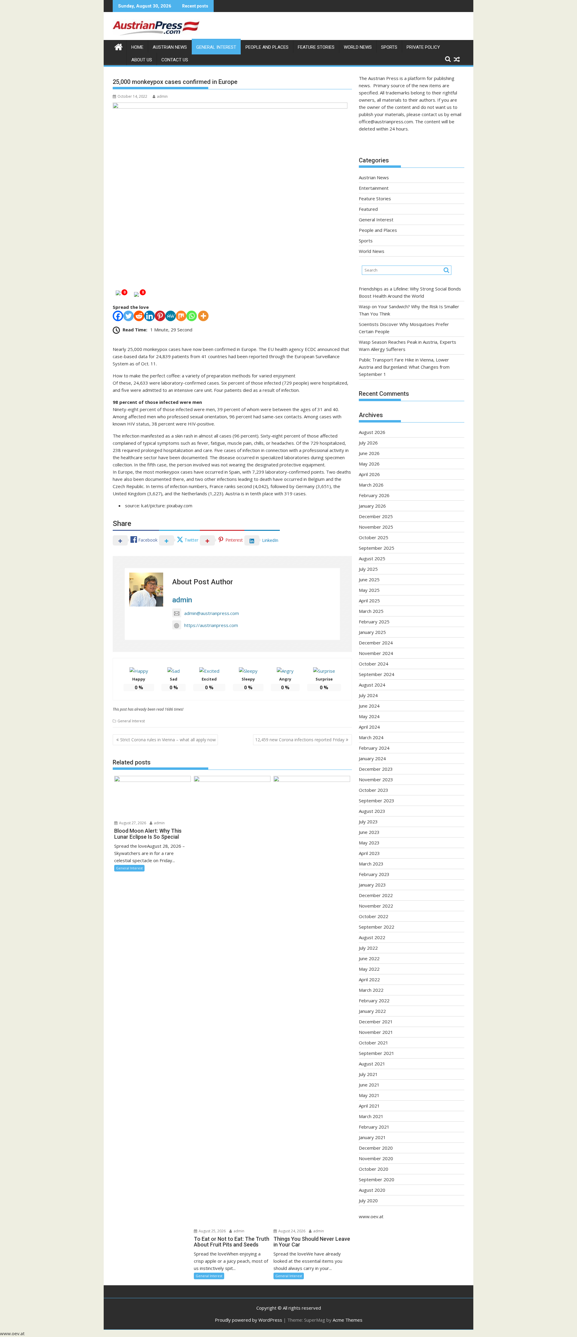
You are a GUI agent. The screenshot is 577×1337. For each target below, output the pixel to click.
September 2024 (376, 674)
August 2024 (372, 685)
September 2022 (376, 927)
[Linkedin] (149, 316)
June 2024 (369, 706)
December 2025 (376, 516)
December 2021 (376, 1022)
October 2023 (373, 790)
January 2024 (372, 758)
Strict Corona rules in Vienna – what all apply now (168, 739)
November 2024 (376, 653)
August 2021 (372, 1064)
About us (141, 60)
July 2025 (368, 569)
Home (137, 47)
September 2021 (376, 1053)
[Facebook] (118, 316)
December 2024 (376, 643)
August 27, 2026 (132, 822)
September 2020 (376, 1179)
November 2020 (376, 1158)
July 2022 (368, 948)
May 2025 (369, 590)
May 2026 (369, 464)
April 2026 (369, 474)
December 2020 (376, 1148)
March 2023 (371, 864)
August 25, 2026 (212, 1231)
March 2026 (371, 485)
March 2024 (371, 737)
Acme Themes (347, 1320)
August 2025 (372, 558)
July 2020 (368, 1200)
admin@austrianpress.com (211, 613)
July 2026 (368, 443)
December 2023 (376, 769)
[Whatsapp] (191, 316)
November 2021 (376, 1032)
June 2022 (369, 958)
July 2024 (368, 695)
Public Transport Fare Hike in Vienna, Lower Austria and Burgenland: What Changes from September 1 (404, 367)
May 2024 (369, 716)
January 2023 (372, 885)
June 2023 (369, 832)
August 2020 (372, 1190)
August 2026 (372, 432)
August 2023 (372, 811)
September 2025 (376, 548)
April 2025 (369, 601)
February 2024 (374, 748)
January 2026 (372, 506)
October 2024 (373, 664)
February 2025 (374, 622)
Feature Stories (316, 47)
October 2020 (373, 1169)
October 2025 (373, 537)
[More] (203, 316)
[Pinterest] (160, 316)
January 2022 (372, 1011)
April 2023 (369, 853)
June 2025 (369, 579)
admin (162, 96)
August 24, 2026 (291, 1231)
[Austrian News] (119, 46)
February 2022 (374, 1000)
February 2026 (374, 495)
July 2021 (368, 1074)
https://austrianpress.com (211, 625)
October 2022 (373, 916)
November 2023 (376, 779)
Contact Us (174, 60)
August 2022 (372, 937)
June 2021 (369, 1085)
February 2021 (374, 1127)
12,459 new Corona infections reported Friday (299, 739)
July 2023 (368, 822)
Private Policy (423, 47)
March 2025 (371, 611)
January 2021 (372, 1137)
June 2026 (369, 453)
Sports (389, 47)
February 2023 (374, 874)
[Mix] (181, 316)
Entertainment (374, 188)
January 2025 (372, 632)
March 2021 (371, 1116)
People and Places (267, 47)
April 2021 (369, 1106)
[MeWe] (170, 316)
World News (358, 47)
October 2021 (373, 1043)
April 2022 (369, 979)
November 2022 (376, 906)
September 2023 (376, 801)
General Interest (216, 47)
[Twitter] (128, 316)
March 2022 (371, 990)
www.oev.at (371, 1216)
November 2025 (376, 527)
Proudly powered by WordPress (248, 1320)
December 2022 (376, 895)
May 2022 (369, 969)
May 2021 (369, 1095)
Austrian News (170, 47)
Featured (368, 209)
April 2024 (369, 727)
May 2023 (369, 843)
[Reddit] (139, 316)
